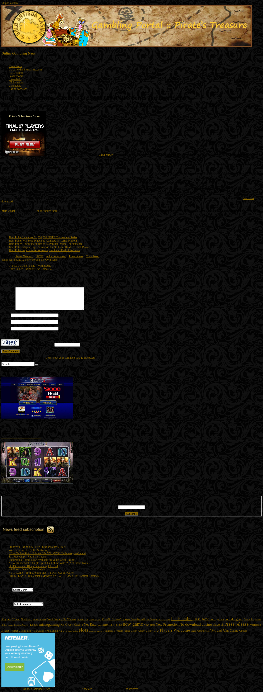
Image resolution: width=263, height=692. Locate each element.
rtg (60, 630)
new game (133, 624)
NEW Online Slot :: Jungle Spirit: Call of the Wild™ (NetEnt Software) (49, 563)
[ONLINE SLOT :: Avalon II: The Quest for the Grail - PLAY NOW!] (37, 483)
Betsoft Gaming (54, 619)
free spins (249, 619)
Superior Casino (95, 631)
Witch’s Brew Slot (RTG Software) (28, 550)
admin (4, 259)
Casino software (18, 88)
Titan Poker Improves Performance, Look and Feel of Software (44, 250)
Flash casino (182, 618)
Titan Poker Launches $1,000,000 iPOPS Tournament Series (43, 237)
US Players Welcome (171, 630)
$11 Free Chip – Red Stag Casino (28, 556)
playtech (218, 624)
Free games (217, 619)
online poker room (47, 210)
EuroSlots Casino (163, 619)
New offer (149, 624)
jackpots (33, 624)
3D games (6, 619)
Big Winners (69, 619)
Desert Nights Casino (146, 619)
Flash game (201, 619)
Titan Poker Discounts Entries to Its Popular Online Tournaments (45, 243)
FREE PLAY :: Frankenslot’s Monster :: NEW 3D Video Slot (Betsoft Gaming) (54, 575)
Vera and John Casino (224, 630)
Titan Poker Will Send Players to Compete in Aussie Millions (43, 240)
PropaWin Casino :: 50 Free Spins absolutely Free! (37, 546)
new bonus (116, 624)
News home (15, 66)
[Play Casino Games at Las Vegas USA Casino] (37, 418)
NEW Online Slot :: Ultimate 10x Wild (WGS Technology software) (47, 553)
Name (5, 315)
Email (5, 321)
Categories (7, 603)
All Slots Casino (39, 619)
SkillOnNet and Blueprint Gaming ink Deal (33, 566)
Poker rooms (16, 75)
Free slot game (234, 619)
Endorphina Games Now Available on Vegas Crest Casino (41, 559)
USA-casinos (16, 82)
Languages (15, 85)
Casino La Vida (95, 619)
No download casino (195, 624)
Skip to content (9, 2)
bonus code (82, 619)
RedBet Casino (18, 630)
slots (83, 630)
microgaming (49, 624)
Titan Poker (106, 154)
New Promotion (167, 624)
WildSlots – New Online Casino (27, 569)
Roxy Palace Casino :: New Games (30, 268)
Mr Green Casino (71, 624)
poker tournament (56, 256)
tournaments (108, 631)
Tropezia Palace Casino (126, 630)
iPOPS (39, 256)
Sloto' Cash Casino (70, 631)
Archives (6, 589)
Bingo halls (15, 79)
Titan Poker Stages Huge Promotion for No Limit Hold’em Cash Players (49, 247)
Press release (76, 256)
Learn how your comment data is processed (70, 357)
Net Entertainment (97, 624)
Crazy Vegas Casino (128, 619)
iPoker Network (24, 256)
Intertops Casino (21, 625)
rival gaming (51, 630)
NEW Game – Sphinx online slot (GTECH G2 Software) (41, 572)
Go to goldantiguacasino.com (25, 69)
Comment (8, 308)
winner (243, 630)
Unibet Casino (145, 630)
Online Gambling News (18, 53)
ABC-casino (16, 72)
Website (5, 328)
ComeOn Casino (110, 619)
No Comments (49, 259)
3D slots (16, 619)
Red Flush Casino (35, 631)
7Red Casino (26, 619)
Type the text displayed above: (36, 344)
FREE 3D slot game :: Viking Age (30, 265)
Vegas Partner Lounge (200, 631)
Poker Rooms (32, 259)
